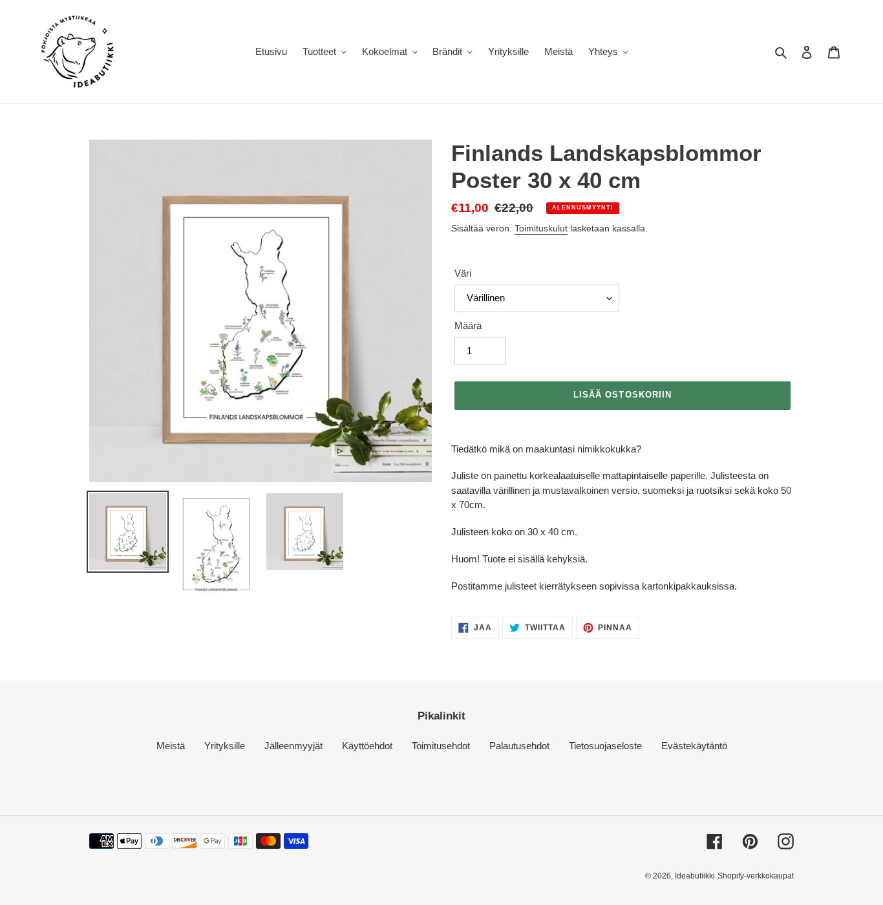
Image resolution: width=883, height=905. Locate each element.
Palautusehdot (519, 745)
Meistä (170, 745)
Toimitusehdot (441, 745)
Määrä (468, 325)
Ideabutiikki (695, 875)
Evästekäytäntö (694, 745)
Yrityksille (224, 745)
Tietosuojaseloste (605, 745)
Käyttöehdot (367, 745)
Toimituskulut (541, 228)
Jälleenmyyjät (293, 745)
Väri (462, 273)
